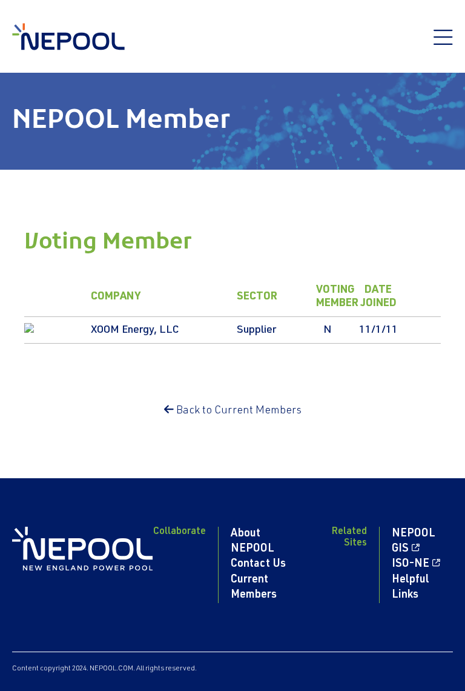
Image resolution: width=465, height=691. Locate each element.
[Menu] (443, 43)
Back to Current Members (238, 411)
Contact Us (258, 564)
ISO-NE (410, 564)
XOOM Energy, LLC (135, 330)
